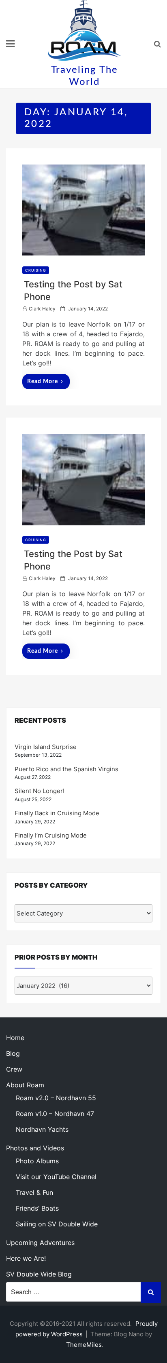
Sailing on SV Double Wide (57, 1224)
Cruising (35, 270)
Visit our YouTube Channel (56, 1177)
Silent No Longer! (39, 791)
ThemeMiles (84, 1344)
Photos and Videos (35, 1148)
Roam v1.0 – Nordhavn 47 (55, 1114)
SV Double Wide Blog (39, 1274)
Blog (13, 1053)
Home (15, 1038)
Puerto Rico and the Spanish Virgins (66, 769)
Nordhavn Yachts (42, 1129)
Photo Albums (37, 1161)
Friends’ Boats (37, 1208)
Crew (14, 1069)
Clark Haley (42, 309)
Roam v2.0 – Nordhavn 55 (56, 1098)
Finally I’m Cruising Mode (51, 835)
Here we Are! (26, 1258)
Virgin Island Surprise (46, 747)
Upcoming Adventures (40, 1243)
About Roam (25, 1085)
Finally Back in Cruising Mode (57, 813)
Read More (42, 381)
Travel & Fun (34, 1192)
